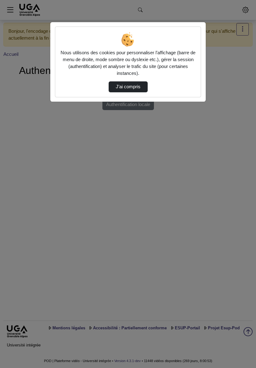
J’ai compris (128, 86)
